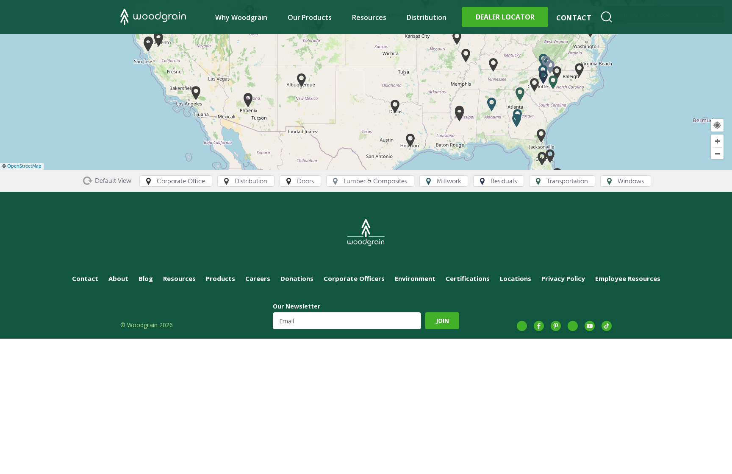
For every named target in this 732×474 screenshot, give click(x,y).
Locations (515, 278)
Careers (257, 278)
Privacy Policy (563, 278)
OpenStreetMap (24, 166)
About (118, 278)
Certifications (468, 278)
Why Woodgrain (241, 17)
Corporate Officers (354, 278)
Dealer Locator (505, 17)
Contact (573, 17)
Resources (369, 17)
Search (606, 16)
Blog (146, 278)
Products (220, 278)
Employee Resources (627, 278)
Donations (296, 278)
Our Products (310, 17)
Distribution (426, 17)
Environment (415, 278)
